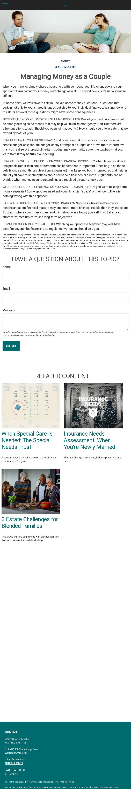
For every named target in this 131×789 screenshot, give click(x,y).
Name (7, 267)
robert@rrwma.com (15, 759)
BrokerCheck (69, 782)
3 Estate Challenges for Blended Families (30, 522)
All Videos (11, 774)
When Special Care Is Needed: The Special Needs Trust (27, 440)
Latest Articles (15, 770)
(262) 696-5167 (20, 739)
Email (6, 288)
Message (9, 310)
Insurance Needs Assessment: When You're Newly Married (89, 440)
